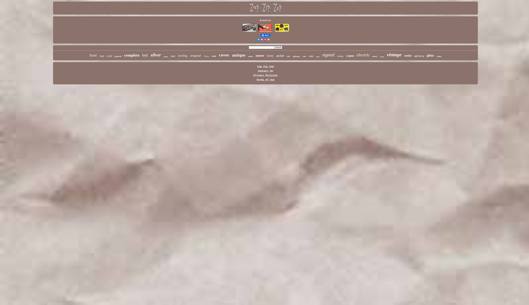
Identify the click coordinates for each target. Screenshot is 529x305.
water (304, 56)
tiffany (166, 56)
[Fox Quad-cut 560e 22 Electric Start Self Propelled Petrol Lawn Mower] (281, 31)
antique (238, 55)
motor (260, 55)
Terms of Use (265, 79)
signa (350, 55)
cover (224, 55)
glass (430, 55)
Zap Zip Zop (265, 66)
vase (311, 56)
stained (250, 56)
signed (328, 54)
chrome (340, 56)
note (214, 56)
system (382, 56)
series (408, 55)
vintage (394, 54)
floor (206, 56)
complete (131, 55)
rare (173, 56)
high (102, 56)
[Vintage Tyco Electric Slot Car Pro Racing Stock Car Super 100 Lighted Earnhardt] (249, 31)
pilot (280, 55)
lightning (296, 56)
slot (288, 56)
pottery (419, 56)
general (118, 56)
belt (145, 55)
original (195, 55)
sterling (182, 55)
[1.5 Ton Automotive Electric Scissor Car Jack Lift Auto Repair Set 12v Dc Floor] (265, 31)
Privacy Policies (265, 75)
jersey (270, 55)
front (93, 55)
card (109, 55)
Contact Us (265, 71)
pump (317, 56)
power (375, 56)
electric (363, 54)
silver (156, 54)
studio (439, 56)
